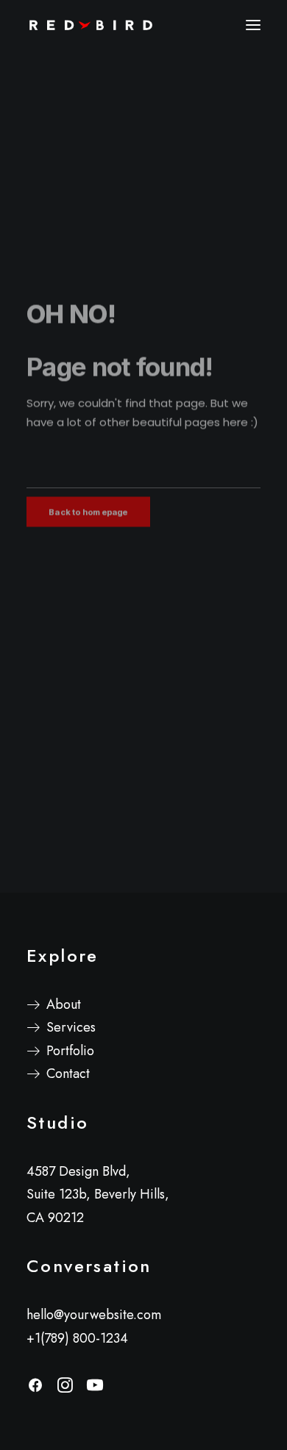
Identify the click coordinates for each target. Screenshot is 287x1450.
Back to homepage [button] (88, 526)
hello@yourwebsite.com (93, 1314)
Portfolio (70, 1050)
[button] (253, 25)
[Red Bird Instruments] (90, 25)
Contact (68, 1073)
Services (71, 1027)
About (63, 1004)
